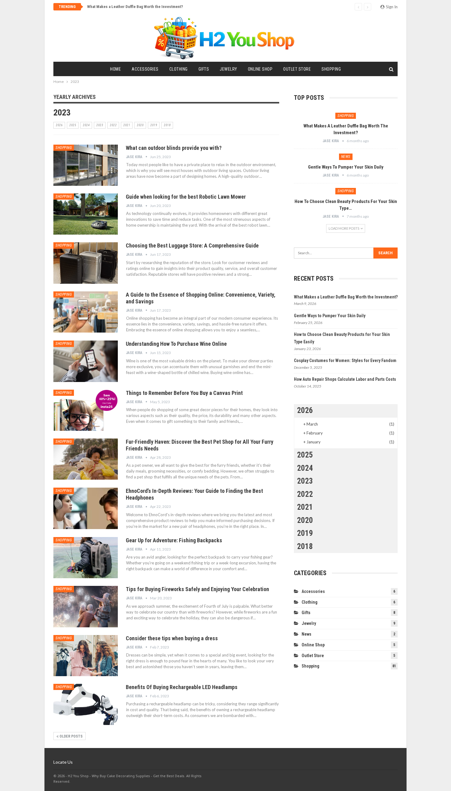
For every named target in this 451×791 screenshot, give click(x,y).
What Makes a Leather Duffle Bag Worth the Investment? (135, 6)
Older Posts (71, 736)
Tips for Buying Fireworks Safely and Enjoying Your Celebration (197, 589)
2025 (72, 125)
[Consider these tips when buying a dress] (85, 655)
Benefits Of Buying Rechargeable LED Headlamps (181, 687)
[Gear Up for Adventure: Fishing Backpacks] (85, 557)
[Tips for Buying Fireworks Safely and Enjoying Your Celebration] (85, 606)
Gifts (204, 69)
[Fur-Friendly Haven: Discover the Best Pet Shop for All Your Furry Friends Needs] (85, 459)
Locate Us (63, 762)
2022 (113, 125)
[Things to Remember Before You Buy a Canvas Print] (85, 410)
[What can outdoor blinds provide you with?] (85, 165)
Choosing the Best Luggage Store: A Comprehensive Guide (192, 245)
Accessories (145, 69)
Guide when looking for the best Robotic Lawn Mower (186, 196)
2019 (153, 125)
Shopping (331, 69)
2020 (140, 125)
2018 (167, 125)
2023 (99, 125)
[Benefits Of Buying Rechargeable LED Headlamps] (85, 704)
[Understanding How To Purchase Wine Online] (85, 361)
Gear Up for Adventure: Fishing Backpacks (174, 540)
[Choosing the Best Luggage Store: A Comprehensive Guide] (85, 262)
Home (115, 69)
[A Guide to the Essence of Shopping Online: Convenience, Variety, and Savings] (85, 312)
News (345, 156)
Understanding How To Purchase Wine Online (176, 344)
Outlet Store (297, 69)
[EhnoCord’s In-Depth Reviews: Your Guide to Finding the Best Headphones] (85, 508)
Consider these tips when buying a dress (172, 638)
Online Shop (260, 69)
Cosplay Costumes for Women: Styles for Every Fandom (345, 360)
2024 (86, 125)
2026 (59, 125)
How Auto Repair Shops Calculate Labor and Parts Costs (345, 379)
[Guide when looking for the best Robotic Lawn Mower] (85, 214)
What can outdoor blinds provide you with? (174, 148)
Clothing (178, 69)
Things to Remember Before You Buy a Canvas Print (184, 393)
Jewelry (228, 69)
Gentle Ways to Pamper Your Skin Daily (346, 167)
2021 (126, 125)
